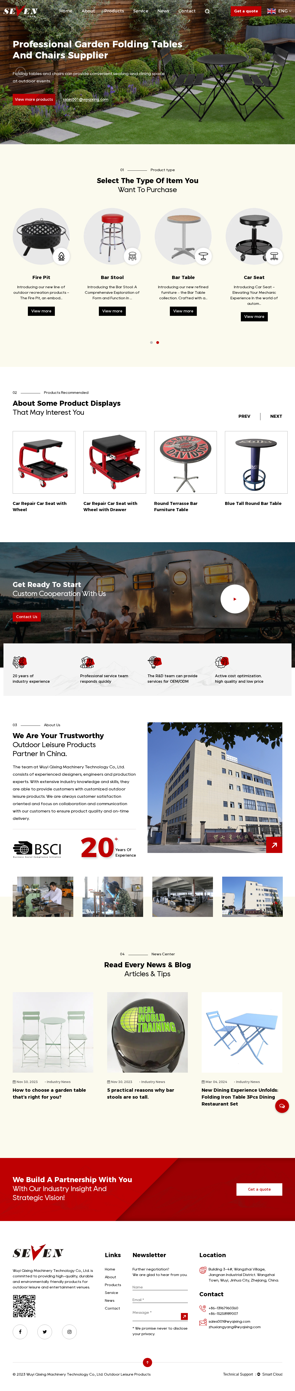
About (88, 11)
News (163, 11)
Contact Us (26, 617)
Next (274, 72)
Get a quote (259, 1189)
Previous (20, 72)
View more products (34, 99)
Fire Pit (121, 18)
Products (114, 11)
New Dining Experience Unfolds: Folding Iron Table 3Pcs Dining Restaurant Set (145, 1097)
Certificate (98, 18)
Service (140, 11)
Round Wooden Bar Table (182, 503)
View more (41, 318)
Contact (187, 11)
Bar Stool (254, 277)
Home (65, 11)
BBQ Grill (112, 277)
